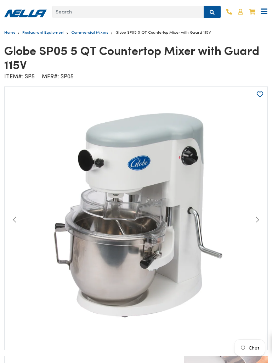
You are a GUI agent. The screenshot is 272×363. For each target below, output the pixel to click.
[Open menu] (264, 12)
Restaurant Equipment (43, 32)
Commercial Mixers (89, 32)
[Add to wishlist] (260, 94)
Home (10, 32)
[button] (240, 12)
